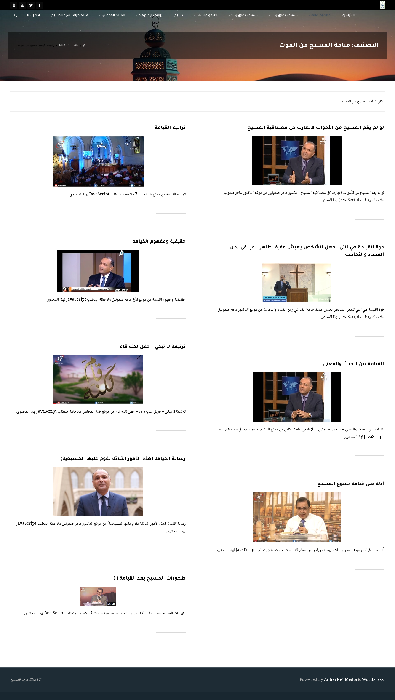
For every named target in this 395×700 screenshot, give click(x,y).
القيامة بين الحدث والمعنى (353, 364)
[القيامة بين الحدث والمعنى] (254, 397)
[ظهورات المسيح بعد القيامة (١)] (62, 596)
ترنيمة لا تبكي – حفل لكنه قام (152, 347)
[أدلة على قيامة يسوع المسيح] (254, 517)
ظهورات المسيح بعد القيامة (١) (149, 578)
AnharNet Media (340, 679)
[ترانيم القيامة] (54, 161)
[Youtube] (22, 5)
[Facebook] (39, 5)
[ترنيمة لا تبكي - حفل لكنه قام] (54, 379)
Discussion (69, 45)
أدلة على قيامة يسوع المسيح (350, 484)
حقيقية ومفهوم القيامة (159, 242)
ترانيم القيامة (170, 128)
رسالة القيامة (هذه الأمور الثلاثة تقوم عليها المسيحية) (123, 459)
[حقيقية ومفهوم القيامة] (69, 271)
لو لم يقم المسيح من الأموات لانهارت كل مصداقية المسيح (315, 128)
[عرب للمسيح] (382, 5)
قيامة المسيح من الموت (179, 477)
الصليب (167, 365)
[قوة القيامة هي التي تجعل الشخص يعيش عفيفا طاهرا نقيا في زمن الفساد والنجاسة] (261, 282)
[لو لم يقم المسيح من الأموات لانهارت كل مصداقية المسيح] (254, 160)
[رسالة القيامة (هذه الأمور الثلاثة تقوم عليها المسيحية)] (55, 491)
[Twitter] (31, 5)
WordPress (373, 679)
